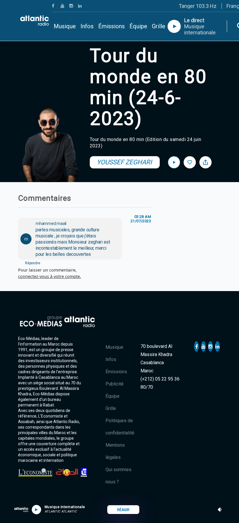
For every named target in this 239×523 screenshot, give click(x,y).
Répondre (32, 263)
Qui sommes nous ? (118, 476)
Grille (158, 26)
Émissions (111, 26)
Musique (65, 26)
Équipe (138, 26)
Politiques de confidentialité (120, 427)
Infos (87, 26)
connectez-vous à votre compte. (49, 276)
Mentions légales (115, 451)
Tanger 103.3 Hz (198, 6)
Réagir (123, 510)
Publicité (115, 384)
